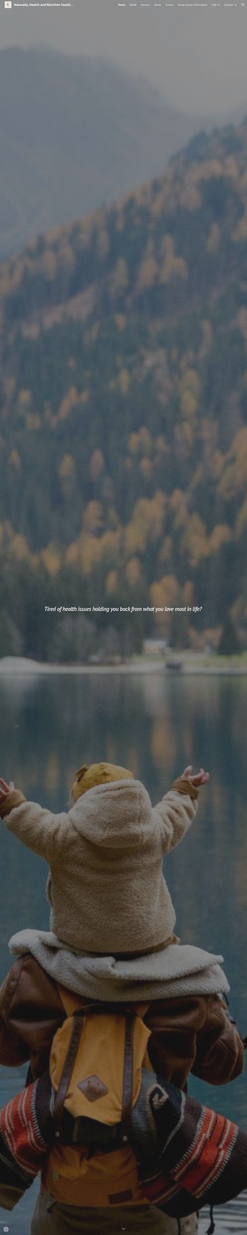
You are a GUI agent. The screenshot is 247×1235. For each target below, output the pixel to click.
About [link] (157, 4)
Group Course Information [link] (192, 4)
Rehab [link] (133, 4)
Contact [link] (228, 4)
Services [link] (145, 4)
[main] (123, 617)
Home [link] (121, 4)
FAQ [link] (214, 4)
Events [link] (169, 4)
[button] (243, 5)
